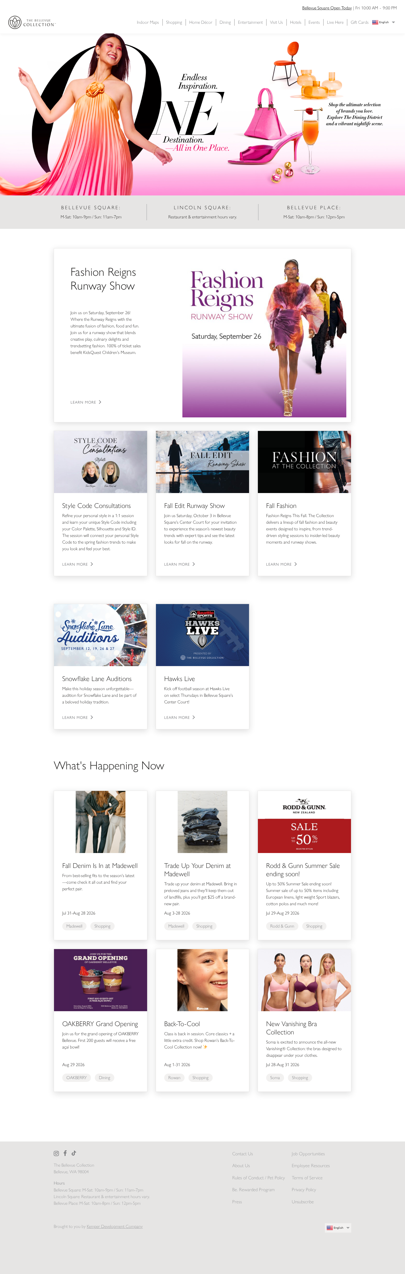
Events (314, 22)
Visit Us (276, 22)
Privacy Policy (304, 1189)
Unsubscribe (303, 1201)
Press (237, 1201)
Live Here (335, 22)
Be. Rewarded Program (253, 1189)
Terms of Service (307, 1177)
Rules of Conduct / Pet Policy (258, 1177)
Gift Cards (360, 22)
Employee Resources (311, 1165)
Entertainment (250, 22)
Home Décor (200, 22)
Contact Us (242, 1153)
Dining (225, 22)
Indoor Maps (148, 22)
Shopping (174, 22)
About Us (241, 1165)
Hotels (295, 22)
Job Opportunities (308, 1153)
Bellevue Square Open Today (327, 7)
